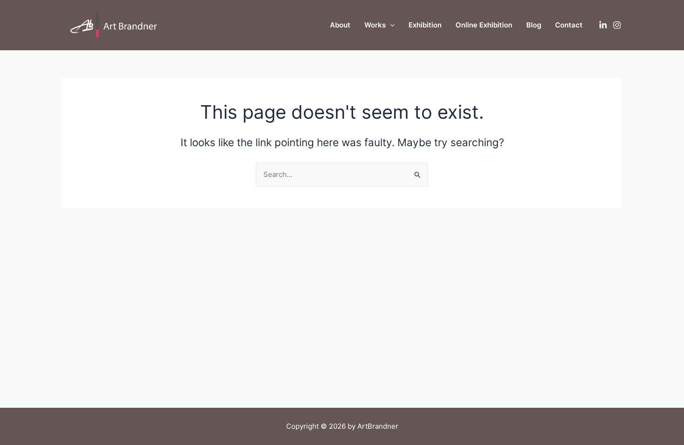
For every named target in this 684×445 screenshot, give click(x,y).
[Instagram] (617, 25)
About (340, 24)
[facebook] (603, 25)
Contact (569, 24)
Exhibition (425, 24)
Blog (533, 24)
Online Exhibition (484, 24)
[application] (390, 25)
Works (375, 24)
